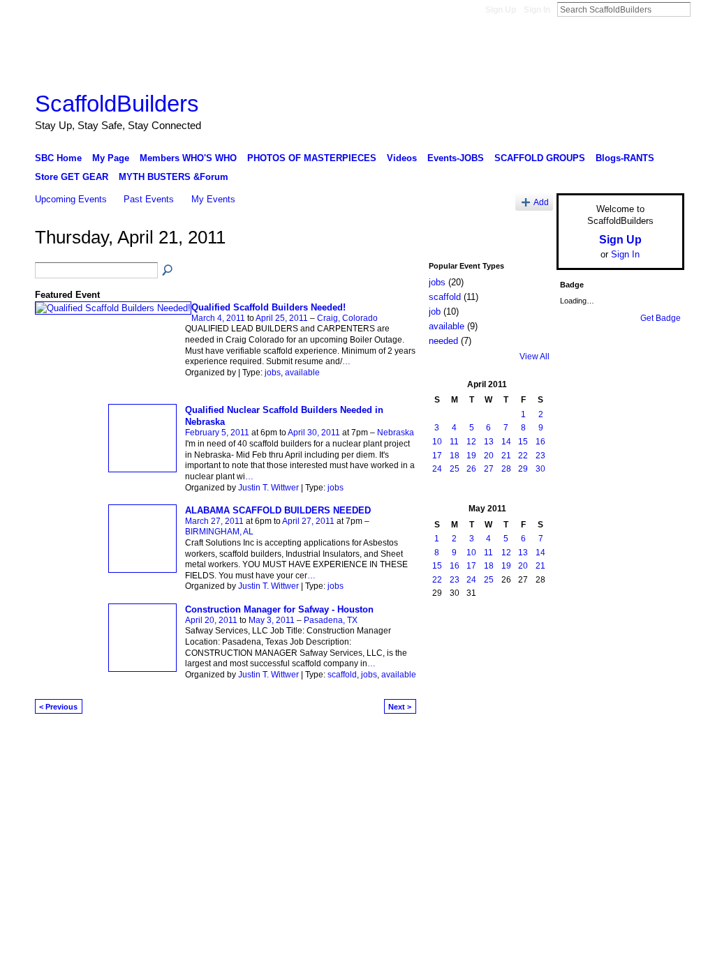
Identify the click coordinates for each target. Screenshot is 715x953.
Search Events (168, 270)
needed (443, 341)
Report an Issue (581, 742)
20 (489, 455)
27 (489, 469)
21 (506, 455)
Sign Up (500, 10)
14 (506, 442)
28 (506, 469)
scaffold (342, 675)
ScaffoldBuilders (117, 104)
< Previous (58, 707)
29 (523, 469)
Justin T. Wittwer (268, 488)
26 (471, 469)
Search (701, 9)
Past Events (149, 199)
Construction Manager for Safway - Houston (279, 609)
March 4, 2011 (218, 318)
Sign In (537, 10)
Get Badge (660, 318)
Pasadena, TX (331, 620)
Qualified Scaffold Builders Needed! (268, 307)
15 (523, 442)
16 (540, 442)
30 (540, 469)
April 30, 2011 (314, 432)
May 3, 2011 (272, 620)
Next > (399, 707)
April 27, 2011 (308, 521)
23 (540, 455)
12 (471, 442)
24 (437, 469)
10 (437, 442)
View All (534, 356)
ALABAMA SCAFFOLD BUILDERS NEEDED (278, 510)
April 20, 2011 (211, 620)
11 (454, 442)
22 (523, 455)
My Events (213, 199)
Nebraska (395, 432)
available (302, 372)
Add (541, 202)
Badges (525, 742)
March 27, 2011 (214, 521)
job (435, 311)
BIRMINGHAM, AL (219, 531)
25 (454, 469)
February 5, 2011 (217, 432)
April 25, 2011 (282, 318)
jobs (273, 372)
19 (471, 455)
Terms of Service (652, 742)
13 (489, 442)
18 (454, 455)
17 (437, 455)
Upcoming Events (71, 199)
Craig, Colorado (347, 318)
